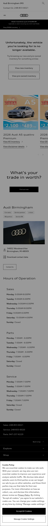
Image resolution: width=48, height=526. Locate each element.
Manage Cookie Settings (24, 519)
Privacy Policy (24, 495)
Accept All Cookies (24, 511)
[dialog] (24, 493)
